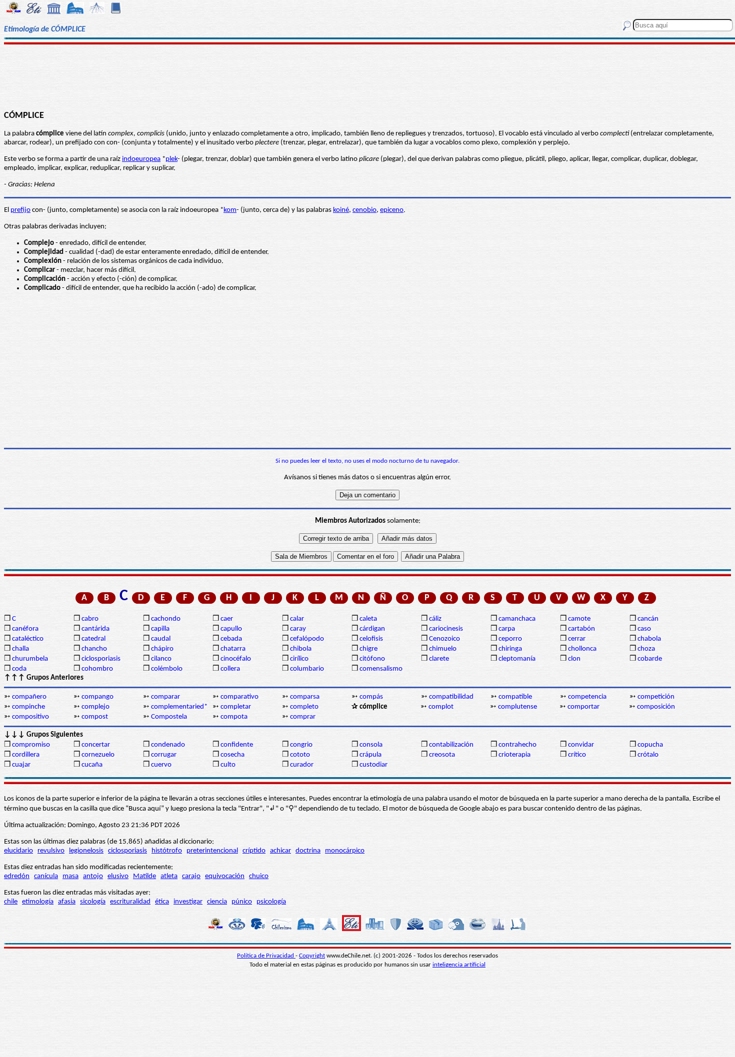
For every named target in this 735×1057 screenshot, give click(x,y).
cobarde (650, 659)
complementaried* (179, 707)
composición (656, 707)
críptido (254, 851)
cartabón (581, 629)
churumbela (30, 659)
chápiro (162, 649)
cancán (648, 619)
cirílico (299, 659)
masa (70, 876)
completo (304, 707)
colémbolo (166, 669)
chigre (369, 649)
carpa (506, 629)
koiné (341, 210)
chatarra (233, 649)
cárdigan (372, 629)
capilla (160, 629)
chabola (649, 639)
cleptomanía (517, 659)
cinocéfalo (235, 659)
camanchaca (517, 619)
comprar (303, 717)
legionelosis (86, 851)
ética (162, 902)
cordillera (26, 755)
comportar (584, 707)
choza (646, 649)
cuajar (21, 765)
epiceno (392, 210)
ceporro (510, 639)
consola (371, 745)
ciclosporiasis (101, 659)
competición (656, 697)
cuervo (161, 765)
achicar (280, 851)
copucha (650, 745)
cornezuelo (98, 755)
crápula (371, 755)
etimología (38, 902)
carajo (191, 876)
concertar (96, 745)
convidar (581, 745)
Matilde (144, 876)
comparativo (239, 697)
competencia (587, 697)
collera (230, 669)
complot (441, 707)
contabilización (451, 745)
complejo (96, 707)
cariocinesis (446, 629)
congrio (301, 745)
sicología (93, 902)
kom (230, 210)
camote (579, 619)
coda (19, 669)
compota (234, 717)
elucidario (18, 851)
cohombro (97, 669)
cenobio (364, 210)
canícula (46, 876)
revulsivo (51, 851)
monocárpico (344, 851)
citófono (372, 659)
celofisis (371, 639)
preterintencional (212, 851)
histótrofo (167, 851)
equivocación (224, 876)
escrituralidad (130, 902)
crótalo (648, 755)
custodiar (374, 765)
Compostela (169, 717)
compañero (29, 697)
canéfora (25, 629)
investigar (188, 902)
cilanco (161, 659)
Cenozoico (444, 639)
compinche (28, 707)
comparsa (305, 697)
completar (235, 707)
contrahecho (517, 745)
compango (98, 697)
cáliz (435, 619)
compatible (515, 697)
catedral (94, 639)
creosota (442, 755)
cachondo (165, 619)
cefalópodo (307, 639)
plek (172, 159)
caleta (368, 619)
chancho (94, 649)
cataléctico (28, 639)
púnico (242, 902)
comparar (165, 697)
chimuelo (442, 649)
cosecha (232, 755)
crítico (577, 755)
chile (11, 902)
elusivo (118, 876)
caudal (160, 639)
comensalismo (381, 669)
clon (574, 659)
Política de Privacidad (266, 956)
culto (228, 765)
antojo (93, 876)
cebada (231, 639)
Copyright (312, 956)
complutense (517, 707)
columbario (307, 669)
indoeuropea (141, 159)
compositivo (30, 717)
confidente (236, 745)
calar (297, 619)
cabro (90, 619)
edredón (17, 876)
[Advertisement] (367, 75)
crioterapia (514, 755)
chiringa (510, 649)
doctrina (308, 851)
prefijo (20, 210)
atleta (169, 876)
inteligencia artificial (459, 965)
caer (226, 619)
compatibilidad (451, 697)
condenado (168, 745)
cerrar (577, 639)
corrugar (163, 755)
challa (20, 649)
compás (371, 697)
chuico (258, 876)
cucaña (92, 765)
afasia (67, 902)
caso (644, 629)
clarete (439, 659)
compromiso (31, 745)
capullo (231, 629)
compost (95, 717)
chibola (301, 649)
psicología (271, 902)
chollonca (582, 649)
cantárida (96, 629)
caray (298, 629)
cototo (300, 755)
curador (302, 765)
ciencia (217, 902)
